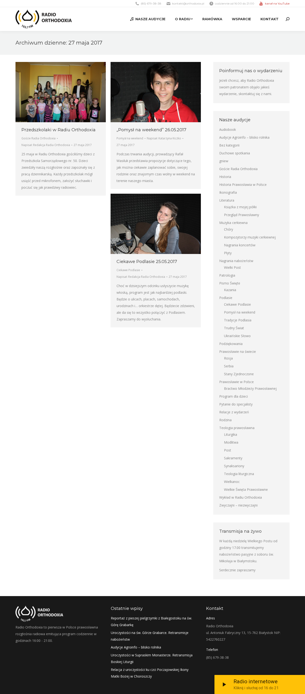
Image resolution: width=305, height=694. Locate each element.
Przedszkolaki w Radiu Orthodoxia (58, 129)
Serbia (229, 366)
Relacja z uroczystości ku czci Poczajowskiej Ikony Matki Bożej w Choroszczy (149, 673)
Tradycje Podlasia (237, 320)
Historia (225, 176)
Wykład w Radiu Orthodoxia (240, 497)
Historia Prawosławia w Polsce (243, 184)
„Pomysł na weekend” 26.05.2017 (151, 129)
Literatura (226, 200)
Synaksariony (234, 466)
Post (227, 450)
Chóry (228, 229)
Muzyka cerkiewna (233, 222)
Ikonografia (228, 192)
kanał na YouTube (277, 3)
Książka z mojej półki (240, 207)
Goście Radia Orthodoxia (38, 138)
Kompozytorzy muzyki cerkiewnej (250, 237)
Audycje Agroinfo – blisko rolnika (244, 137)
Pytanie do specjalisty (236, 404)
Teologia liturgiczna (239, 473)
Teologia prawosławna (236, 428)
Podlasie (225, 297)
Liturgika (230, 434)
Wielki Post (232, 267)
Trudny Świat (234, 328)
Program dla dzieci (233, 396)
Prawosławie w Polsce (236, 382)
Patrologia (227, 275)
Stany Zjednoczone (239, 374)
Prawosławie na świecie (237, 351)
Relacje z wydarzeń (234, 412)
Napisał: (45, 145)
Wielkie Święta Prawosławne (246, 489)
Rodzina (225, 420)
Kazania (230, 290)
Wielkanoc (232, 481)
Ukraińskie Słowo (237, 336)
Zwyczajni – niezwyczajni (238, 505)
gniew (223, 161)
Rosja (228, 358)
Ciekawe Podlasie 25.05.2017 (147, 261)
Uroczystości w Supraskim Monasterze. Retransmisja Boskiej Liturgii (152, 658)
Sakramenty (233, 458)
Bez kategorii (229, 145)
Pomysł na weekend (130, 138)
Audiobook (227, 129)
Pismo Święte (229, 283)
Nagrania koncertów (239, 245)
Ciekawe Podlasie (128, 270)
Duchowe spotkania (234, 153)
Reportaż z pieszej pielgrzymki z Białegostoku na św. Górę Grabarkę (151, 621)
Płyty (228, 253)
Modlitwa (231, 442)
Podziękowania (231, 343)
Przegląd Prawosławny (241, 215)
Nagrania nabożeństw (236, 260)
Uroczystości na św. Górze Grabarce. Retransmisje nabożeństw (149, 636)
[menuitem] (148, 19)
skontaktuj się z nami (255, 93)
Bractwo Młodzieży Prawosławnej (250, 388)
